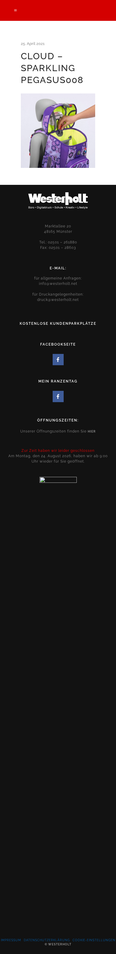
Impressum (11, 940)
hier (92, 431)
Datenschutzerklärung (47, 940)
